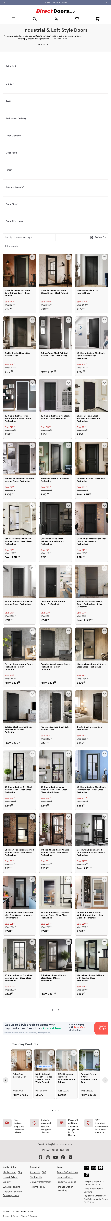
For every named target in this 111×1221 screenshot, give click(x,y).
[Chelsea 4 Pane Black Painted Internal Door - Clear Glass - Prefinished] (19, 829)
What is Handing (11, 1186)
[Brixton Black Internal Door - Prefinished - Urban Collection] (19, 644)
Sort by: (17, 237)
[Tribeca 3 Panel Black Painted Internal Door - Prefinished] (19, 458)
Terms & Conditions (67, 1172)
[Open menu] (13, 19)
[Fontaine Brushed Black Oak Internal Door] (55, 706)
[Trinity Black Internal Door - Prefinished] (91, 706)
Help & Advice (10, 1177)
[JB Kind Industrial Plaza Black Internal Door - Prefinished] (19, 581)
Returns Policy (37, 1186)
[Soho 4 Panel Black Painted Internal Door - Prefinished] (55, 332)
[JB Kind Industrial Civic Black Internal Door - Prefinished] (55, 395)
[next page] (65, 1010)
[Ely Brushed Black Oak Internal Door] (91, 270)
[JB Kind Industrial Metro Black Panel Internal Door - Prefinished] (19, 395)
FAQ (44, 1172)
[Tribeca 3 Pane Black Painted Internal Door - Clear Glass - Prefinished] (55, 829)
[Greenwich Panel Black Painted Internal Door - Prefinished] (55, 518)
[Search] (35, 19)
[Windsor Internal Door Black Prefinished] (91, 458)
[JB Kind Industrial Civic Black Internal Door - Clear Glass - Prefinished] (91, 766)
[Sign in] (56, 19)
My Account (9, 1172)
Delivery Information (40, 1181)
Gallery (7, 1181)
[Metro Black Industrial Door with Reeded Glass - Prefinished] (91, 955)
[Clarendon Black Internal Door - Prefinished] (55, 581)
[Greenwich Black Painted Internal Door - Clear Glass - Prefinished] (91, 829)
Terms (6, 1216)
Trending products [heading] (25, 1044)
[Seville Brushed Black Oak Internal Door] (19, 332)
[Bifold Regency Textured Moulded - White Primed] (66, 1060)
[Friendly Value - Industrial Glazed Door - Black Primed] (55, 270)
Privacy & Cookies (66, 1181)
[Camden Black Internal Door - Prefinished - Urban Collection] (55, 644)
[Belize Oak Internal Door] (21, 1060)
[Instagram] (48, 1157)
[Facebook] (40, 1157)
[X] (70, 1157)
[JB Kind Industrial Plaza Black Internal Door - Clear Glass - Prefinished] (19, 955)
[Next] (105, 1080)
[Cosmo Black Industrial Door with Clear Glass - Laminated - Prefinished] (19, 892)
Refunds (14, 1216)
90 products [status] (11, 246)
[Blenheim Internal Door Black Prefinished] (55, 458)
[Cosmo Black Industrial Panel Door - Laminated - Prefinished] (91, 518)
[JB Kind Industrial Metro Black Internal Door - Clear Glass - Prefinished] (55, 766)
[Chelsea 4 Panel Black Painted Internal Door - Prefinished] (91, 395)
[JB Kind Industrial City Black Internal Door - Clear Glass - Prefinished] (19, 766)
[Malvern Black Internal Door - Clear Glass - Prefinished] (91, 644)
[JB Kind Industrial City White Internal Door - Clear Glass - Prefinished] (55, 892)
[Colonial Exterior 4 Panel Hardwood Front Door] (89, 1060)
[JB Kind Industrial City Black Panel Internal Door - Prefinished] (91, 332)
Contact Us (36, 1177)
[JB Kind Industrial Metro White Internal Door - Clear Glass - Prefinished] (91, 892)
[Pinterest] (63, 1157)
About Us (35, 1172)
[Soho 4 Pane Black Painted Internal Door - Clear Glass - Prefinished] (19, 518)
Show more (42, 44)
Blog (20, 1172)
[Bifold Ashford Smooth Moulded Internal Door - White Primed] (44, 1060)
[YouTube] (55, 1157)
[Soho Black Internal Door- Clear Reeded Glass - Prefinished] (55, 955)
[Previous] (5, 1080)
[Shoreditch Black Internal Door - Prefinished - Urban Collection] (91, 581)
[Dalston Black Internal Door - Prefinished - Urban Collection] (19, 706)
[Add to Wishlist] (32, 257)
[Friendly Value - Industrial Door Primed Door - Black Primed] (19, 270)
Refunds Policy (65, 1177)
